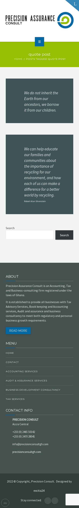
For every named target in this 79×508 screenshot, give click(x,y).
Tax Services (15, 399)
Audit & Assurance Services (26, 380)
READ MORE (18, 330)
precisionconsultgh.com (26, 452)
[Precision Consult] (39, 20)
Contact (12, 362)
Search (10, 228)
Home (18, 58)
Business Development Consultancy (33, 389)
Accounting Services (22, 371)
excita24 (40, 490)
